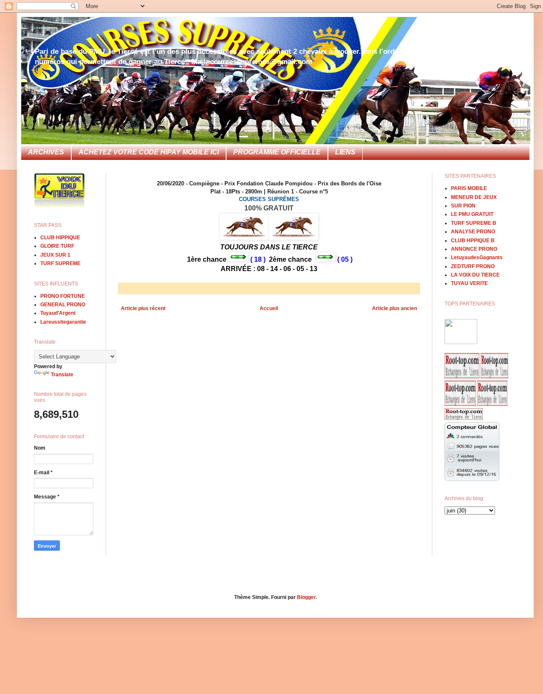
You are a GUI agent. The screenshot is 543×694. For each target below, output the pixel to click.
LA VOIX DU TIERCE (475, 275)
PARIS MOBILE (469, 188)
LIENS (345, 152)
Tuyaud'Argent (58, 313)
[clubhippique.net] (461, 342)
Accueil (269, 308)
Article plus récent (143, 308)
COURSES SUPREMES (45, 28)
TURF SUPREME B (473, 223)
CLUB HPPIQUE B (473, 240)
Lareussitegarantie (63, 322)
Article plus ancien (394, 308)
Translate (62, 375)
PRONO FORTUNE (62, 296)
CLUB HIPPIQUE (60, 238)
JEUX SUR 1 (55, 255)
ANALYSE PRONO (473, 232)
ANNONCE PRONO (474, 249)
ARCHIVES (46, 152)
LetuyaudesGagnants (477, 257)
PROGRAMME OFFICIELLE (277, 152)
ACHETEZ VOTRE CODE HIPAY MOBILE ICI (148, 152)
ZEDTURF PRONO (473, 266)
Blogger (306, 597)
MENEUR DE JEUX (474, 197)
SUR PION (463, 206)
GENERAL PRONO (62, 305)
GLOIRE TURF (57, 246)
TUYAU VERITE (469, 283)
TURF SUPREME (60, 263)
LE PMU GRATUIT (472, 214)
